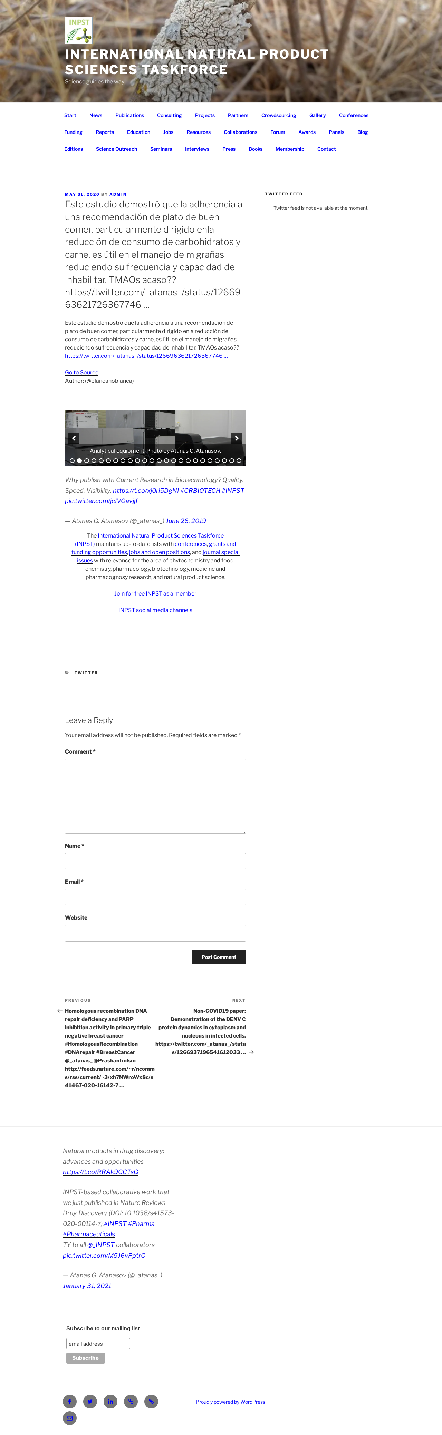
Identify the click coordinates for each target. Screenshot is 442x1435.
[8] (123, 460)
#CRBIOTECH (200, 490)
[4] (94, 460)
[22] (224, 460)
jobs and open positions (159, 552)
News (95, 115)
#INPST (233, 490)
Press (229, 149)
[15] (173, 460)
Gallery (317, 115)
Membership (290, 149)
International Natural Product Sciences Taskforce (197, 62)
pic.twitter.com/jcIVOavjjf (101, 500)
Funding (73, 132)
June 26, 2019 (186, 520)
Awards (307, 132)
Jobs (168, 132)
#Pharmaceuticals (89, 1234)
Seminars (161, 149)
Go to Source (81, 372)
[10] (137, 460)
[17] (188, 460)
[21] (217, 460)
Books (255, 149)
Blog (362, 132)
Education (138, 132)
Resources (198, 132)
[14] (166, 460)
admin (118, 194)
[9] (130, 460)
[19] (202, 460)
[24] (239, 460)
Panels (336, 132)
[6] (108, 460)
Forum (277, 132)
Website (76, 917)
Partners (238, 115)
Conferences (353, 115)
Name (74, 846)
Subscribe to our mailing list (103, 1328)
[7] (115, 460)
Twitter (86, 672)
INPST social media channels (155, 610)
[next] (236, 438)
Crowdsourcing (278, 115)
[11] (144, 460)
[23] (231, 460)
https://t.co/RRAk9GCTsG (100, 1172)
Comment (80, 751)
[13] (159, 460)
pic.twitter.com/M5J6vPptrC (104, 1255)
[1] (72, 460)
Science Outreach (116, 149)
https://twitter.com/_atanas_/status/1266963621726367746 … (146, 356)
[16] (181, 460)
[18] (195, 460)
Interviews (197, 149)
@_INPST (101, 1244)
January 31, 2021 (87, 1285)
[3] (86, 460)
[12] (152, 460)
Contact (326, 149)
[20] (210, 460)
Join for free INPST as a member (155, 593)
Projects (205, 115)
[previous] (73, 438)
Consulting (169, 115)
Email (74, 881)
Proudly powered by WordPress (230, 1402)
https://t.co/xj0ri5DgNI (146, 490)
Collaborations (240, 132)
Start (70, 115)
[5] (101, 460)
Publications (129, 115)
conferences (191, 544)
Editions (73, 149)
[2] (79, 460)
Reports (105, 132)
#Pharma (141, 1223)
